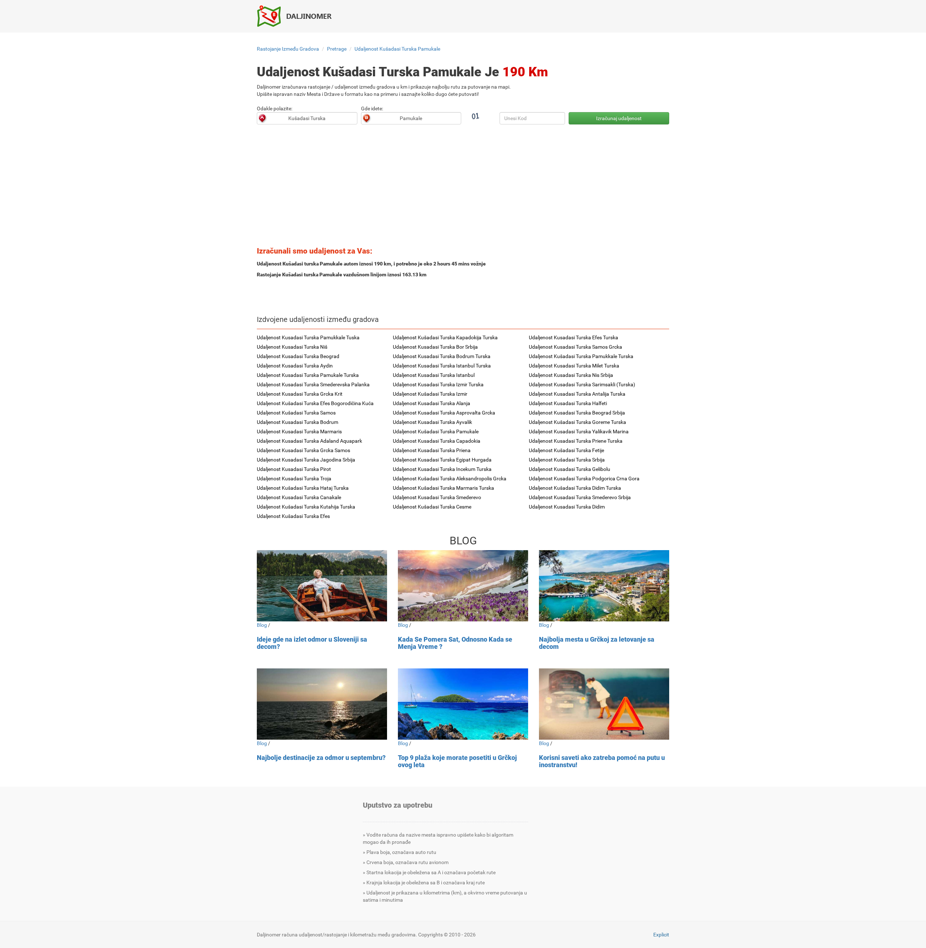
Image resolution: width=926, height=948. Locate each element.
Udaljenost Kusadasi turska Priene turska (576, 441)
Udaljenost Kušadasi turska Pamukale (397, 49)
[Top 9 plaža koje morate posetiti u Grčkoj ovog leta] (463, 704)
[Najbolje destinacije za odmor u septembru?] (322, 704)
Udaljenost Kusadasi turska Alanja (431, 403)
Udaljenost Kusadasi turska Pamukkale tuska (308, 337)
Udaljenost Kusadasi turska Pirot (294, 469)
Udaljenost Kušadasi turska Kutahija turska (306, 507)
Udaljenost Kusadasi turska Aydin (295, 366)
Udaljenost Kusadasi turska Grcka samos (303, 450)
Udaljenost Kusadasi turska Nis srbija (571, 375)
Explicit (661, 935)
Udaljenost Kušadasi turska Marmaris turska (443, 488)
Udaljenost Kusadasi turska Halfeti (568, 403)
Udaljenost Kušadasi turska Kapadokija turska (445, 337)
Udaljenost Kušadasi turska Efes (293, 516)
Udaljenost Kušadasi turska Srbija (567, 460)
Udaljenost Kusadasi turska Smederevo (437, 497)
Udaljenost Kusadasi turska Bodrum (297, 422)
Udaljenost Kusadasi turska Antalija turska (577, 394)
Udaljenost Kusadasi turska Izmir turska (438, 384)
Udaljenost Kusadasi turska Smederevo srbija (580, 497)
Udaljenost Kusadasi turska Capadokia (436, 441)
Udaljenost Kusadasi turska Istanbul (434, 375)
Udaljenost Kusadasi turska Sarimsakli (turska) (582, 384)
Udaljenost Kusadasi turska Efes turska (573, 337)
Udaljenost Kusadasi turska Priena (432, 450)
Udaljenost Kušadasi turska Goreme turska (577, 422)
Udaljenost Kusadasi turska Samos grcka (575, 347)
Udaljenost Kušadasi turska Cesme (432, 507)
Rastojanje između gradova (288, 49)
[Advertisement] (463, 187)
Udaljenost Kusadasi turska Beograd (298, 356)
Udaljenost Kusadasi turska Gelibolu (569, 469)
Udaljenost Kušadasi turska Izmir (430, 394)
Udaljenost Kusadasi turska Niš (292, 347)
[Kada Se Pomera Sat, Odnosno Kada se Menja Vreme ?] (463, 585)
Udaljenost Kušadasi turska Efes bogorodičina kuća (315, 403)
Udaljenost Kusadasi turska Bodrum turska (441, 356)
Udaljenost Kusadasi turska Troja (294, 478)
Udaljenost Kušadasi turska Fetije (566, 450)
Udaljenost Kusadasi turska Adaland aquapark (309, 441)
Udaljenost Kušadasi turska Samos (296, 413)
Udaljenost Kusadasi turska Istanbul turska (442, 366)
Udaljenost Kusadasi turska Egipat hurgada (442, 460)
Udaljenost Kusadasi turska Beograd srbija (577, 413)
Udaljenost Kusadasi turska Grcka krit (300, 394)
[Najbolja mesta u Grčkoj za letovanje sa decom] (604, 585)
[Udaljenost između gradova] (298, 16)
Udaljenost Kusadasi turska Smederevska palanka (313, 384)
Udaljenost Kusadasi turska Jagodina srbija (306, 460)
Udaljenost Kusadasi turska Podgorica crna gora (584, 478)
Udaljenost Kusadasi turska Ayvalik (432, 422)
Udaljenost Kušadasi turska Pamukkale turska (581, 356)
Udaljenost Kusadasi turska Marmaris (299, 431)
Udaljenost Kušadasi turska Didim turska (575, 488)
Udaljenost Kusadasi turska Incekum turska (442, 469)
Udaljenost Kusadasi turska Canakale (299, 497)
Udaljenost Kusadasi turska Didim (567, 507)
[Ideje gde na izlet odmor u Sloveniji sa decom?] (322, 585)
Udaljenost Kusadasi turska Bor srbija (435, 347)
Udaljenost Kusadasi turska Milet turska (574, 366)
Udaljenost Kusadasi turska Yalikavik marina (579, 431)
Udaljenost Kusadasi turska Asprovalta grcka (444, 413)
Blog (262, 625)
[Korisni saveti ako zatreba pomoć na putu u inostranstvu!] (604, 704)
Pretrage (337, 49)
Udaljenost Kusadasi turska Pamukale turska (308, 375)
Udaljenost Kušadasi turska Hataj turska (303, 488)
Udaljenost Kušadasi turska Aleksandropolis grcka (449, 478)
